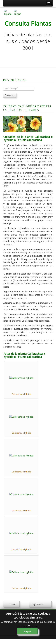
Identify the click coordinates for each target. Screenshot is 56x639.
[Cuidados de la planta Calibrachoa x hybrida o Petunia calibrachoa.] (22, 123)
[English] (17, 12)
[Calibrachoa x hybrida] (21, 377)
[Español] (8, 12)
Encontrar (9, 95)
